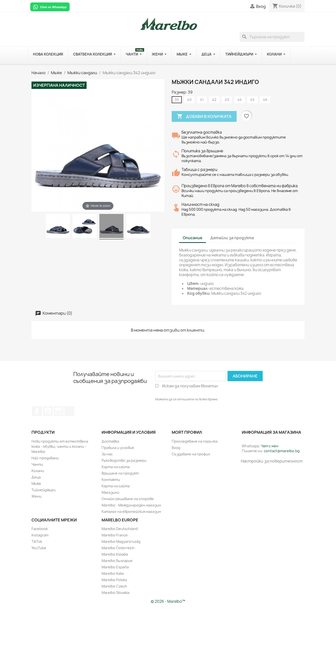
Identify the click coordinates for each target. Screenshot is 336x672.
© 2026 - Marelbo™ (168, 601)
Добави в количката (204, 116)
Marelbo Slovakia (115, 592)
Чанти (37, 464)
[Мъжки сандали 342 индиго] (58, 226)
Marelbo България (117, 560)
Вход (176, 447)
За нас (107, 454)
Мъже (36, 483)
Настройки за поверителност (272, 461)
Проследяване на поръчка (194, 441)
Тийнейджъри (43, 490)
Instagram (39, 535)
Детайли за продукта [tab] (232, 237)
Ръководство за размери (124, 460)
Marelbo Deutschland (120, 528)
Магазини (110, 492)
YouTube (48, 411)
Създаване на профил (191, 454)
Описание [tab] (192, 237)
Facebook (37, 411)
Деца (36, 477)
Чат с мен (269, 446)
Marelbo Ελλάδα (115, 554)
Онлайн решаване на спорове (128, 498)
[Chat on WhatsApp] (50, 6)
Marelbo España (115, 567)
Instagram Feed (58, 411)
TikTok (69, 411)
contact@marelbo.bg (282, 450)
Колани (37, 470)
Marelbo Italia (113, 573)
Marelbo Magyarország (121, 541)
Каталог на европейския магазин (131, 511)
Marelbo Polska (114, 579)
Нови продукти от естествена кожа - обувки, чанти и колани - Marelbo (59, 446)
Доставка (110, 441)
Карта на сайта (116, 466)
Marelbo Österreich (118, 548)
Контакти (111, 479)
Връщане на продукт (120, 473)
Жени (36, 496)
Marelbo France (115, 535)
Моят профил (187, 432)
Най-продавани (45, 458)
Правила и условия (118, 447)
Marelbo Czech (114, 586)
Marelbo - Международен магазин (131, 505)
